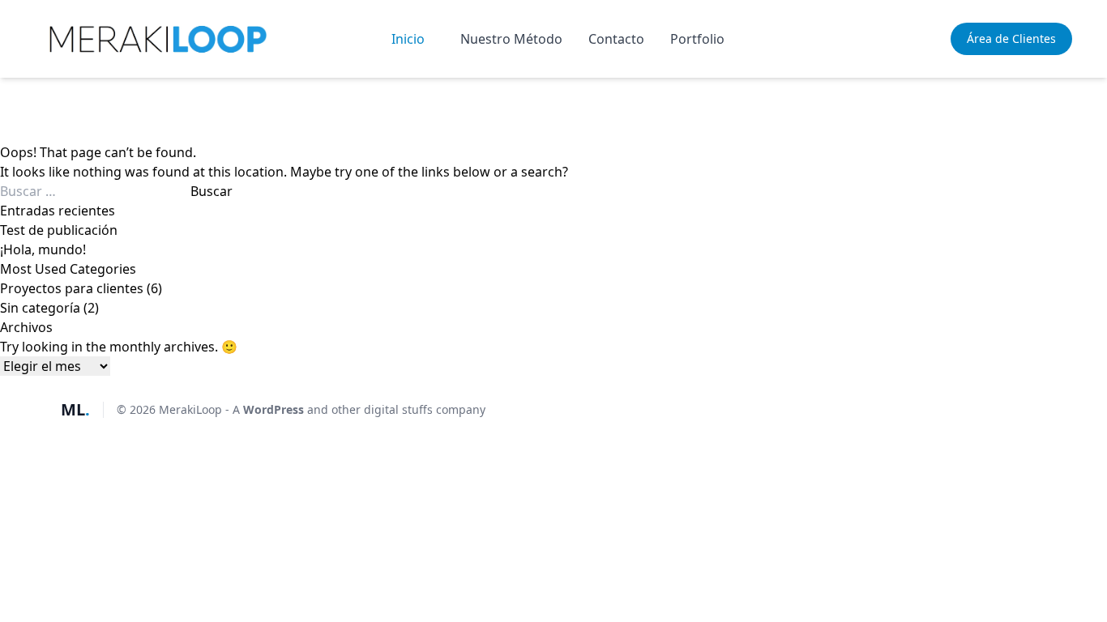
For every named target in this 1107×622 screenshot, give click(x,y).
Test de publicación (59, 230)
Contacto (616, 39)
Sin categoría (40, 308)
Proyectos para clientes (71, 288)
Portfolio (697, 39)
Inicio (408, 39)
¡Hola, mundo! (43, 249)
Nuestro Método (511, 39)
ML (75, 410)
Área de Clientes (1011, 38)
